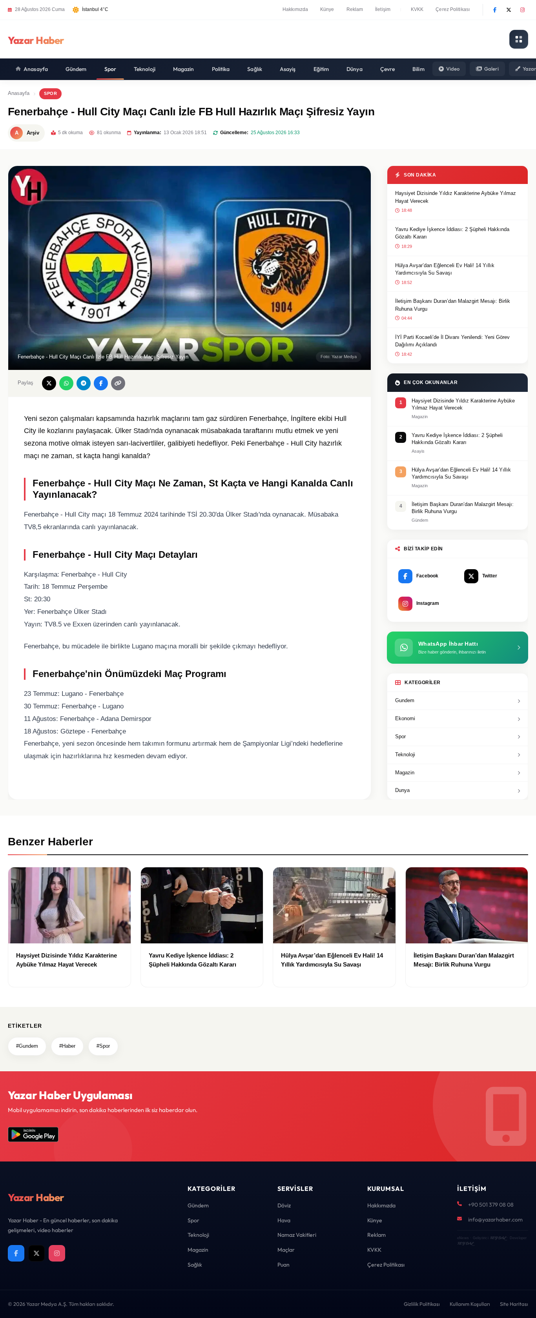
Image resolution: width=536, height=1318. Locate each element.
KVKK (417, 9)
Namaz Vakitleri (296, 1234)
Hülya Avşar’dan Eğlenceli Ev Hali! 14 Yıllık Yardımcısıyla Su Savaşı (444, 269)
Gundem (404, 700)
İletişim (382, 9)
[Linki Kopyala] (118, 383)
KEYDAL (498, 1237)
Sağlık (254, 69)
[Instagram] (522, 10)
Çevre (387, 69)
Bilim (418, 69)
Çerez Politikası (453, 9)
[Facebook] (495, 10)
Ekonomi (405, 718)
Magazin (183, 69)
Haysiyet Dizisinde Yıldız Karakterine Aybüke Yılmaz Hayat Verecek (455, 197)
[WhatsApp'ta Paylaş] (66, 383)
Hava (283, 1220)
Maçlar (286, 1249)
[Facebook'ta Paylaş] (101, 383)
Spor (110, 69)
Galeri (491, 69)
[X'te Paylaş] (49, 383)
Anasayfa (36, 69)
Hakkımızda (295, 9)
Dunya (402, 790)
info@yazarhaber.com (495, 1219)
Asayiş (288, 69)
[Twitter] (508, 10)
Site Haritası (514, 1304)
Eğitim (321, 69)
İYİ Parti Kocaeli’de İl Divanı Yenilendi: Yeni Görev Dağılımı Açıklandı (452, 341)
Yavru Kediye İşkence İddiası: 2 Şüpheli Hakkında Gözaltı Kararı (452, 233)
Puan (283, 1264)
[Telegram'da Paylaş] (84, 383)
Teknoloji (144, 69)
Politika (221, 69)
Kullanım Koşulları (470, 1304)
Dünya (354, 69)
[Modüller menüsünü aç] (518, 39)
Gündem (76, 69)
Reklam (354, 9)
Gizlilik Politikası (422, 1304)
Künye (327, 9)
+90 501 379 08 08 (491, 1204)
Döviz (284, 1205)
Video (452, 69)
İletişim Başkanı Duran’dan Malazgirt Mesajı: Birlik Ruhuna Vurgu (452, 305)
